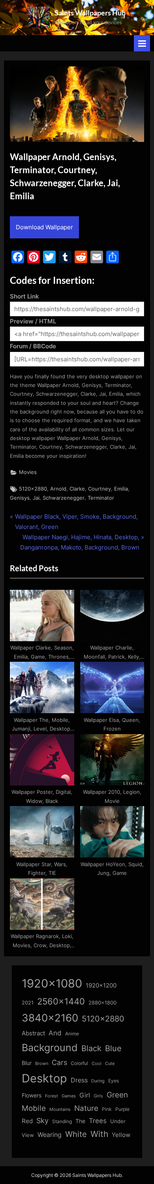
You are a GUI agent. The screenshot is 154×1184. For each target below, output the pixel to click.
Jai (36, 498)
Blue (113, 1048)
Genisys (20, 498)
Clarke (77, 489)
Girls (98, 1096)
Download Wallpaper (44, 227)
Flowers (31, 1095)
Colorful (79, 1063)
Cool (96, 1063)
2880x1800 (102, 1003)
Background (50, 1048)
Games (69, 1096)
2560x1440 (61, 1001)
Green (117, 1094)
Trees (98, 1121)
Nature (86, 1108)
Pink (107, 1109)
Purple (122, 1109)
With (99, 1134)
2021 (28, 1003)
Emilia (121, 489)
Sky (42, 1120)
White (76, 1134)
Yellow (121, 1135)
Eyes (113, 1081)
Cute (110, 1063)
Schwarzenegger (64, 498)
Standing (62, 1121)
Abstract (33, 1033)
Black (91, 1048)
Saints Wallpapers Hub (90, 12)
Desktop (44, 1078)
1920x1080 (52, 983)
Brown (41, 1063)
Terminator (101, 498)
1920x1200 (101, 985)
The (80, 1121)
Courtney (99, 489)
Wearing (50, 1135)
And (55, 1033)
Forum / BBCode (33, 346)
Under (118, 1121)
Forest (51, 1096)
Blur (27, 1063)
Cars (59, 1062)
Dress (79, 1080)
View (28, 1135)
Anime (72, 1034)
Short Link (24, 296)
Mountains (60, 1109)
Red (27, 1121)
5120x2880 (33, 489)
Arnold (58, 489)
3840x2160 (50, 1018)
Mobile (34, 1108)
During (98, 1081)
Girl (84, 1095)
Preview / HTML (33, 321)
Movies (28, 472)
